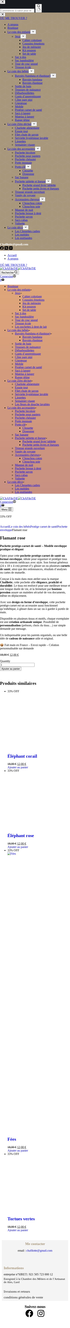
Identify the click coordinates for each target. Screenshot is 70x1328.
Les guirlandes (23, 492)
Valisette (20, 478)
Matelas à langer (24, 374)
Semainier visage (25, 401)
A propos (12, 258)
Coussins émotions (33, 299)
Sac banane (21, 434)
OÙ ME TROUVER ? (13, 265)
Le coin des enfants (18, 289)
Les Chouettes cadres (27, 485)
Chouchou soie (31, 461)
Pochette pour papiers (27, 414)
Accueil (12, 255)
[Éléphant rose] (38, 998)
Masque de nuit (24, 465)
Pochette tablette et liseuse (30, 438)
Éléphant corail (22, 980)
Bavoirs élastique (32, 340)
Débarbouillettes (24, 350)
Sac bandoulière (24, 316)
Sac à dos (20, 313)
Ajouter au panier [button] (17, 991)
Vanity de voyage (25, 451)
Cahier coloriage (32, 296)
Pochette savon (24, 471)
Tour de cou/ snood (26, 320)
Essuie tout (21, 387)
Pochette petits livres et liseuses (40, 444)
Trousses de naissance (28, 347)
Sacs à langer (22, 370)
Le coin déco (15, 481)
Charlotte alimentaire (27, 384)
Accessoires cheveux (27, 454)
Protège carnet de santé (28, 367)
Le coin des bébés (18, 330)
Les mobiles (22, 488)
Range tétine (22, 377)
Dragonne (28, 431)
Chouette (27, 427)
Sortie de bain (23, 343)
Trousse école (23, 323)
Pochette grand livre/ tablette (39, 441)
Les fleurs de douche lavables (32, 404)
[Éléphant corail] (38, 694)
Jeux (17, 293)
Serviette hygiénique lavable (31, 394)
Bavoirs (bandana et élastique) (32, 333)
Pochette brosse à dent (28, 468)
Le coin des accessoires (21, 407)
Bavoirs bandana (32, 336)
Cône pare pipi (23, 357)
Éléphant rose (20, 1283)
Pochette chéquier (25, 417)
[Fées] (38, 1301)
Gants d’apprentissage (28, 353)
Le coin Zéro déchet (19, 380)
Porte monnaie (23, 421)
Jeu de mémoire (31, 303)
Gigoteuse (21, 360)
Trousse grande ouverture (30, 448)
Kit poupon (29, 306)
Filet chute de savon (26, 390)
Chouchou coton (32, 458)
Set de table (29, 309)
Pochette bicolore (25, 411)
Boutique (12, 286)
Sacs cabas (21, 475)
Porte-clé (20, 424)
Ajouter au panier (10, 668)
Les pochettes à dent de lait (31, 326)
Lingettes (20, 397)
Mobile (19, 363)
